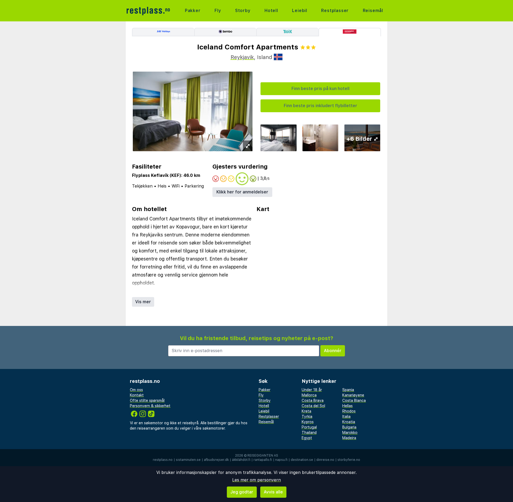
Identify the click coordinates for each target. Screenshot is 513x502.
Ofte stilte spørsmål (147, 400)
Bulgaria (349, 427)
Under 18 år (312, 390)
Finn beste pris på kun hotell (320, 88)
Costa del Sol (313, 406)
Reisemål (373, 10)
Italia (346, 416)
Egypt (307, 438)
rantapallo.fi (263, 460)
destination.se (302, 460)
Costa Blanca (354, 400)
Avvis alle (273, 492)
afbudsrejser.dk (216, 460)
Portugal (309, 427)
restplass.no (163, 460)
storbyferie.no (348, 460)
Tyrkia (307, 416)
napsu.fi (281, 460)
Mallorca (309, 395)
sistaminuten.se (188, 460)
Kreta (306, 411)
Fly (218, 10)
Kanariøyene (353, 395)
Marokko (349, 432)
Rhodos (349, 411)
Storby (243, 10)
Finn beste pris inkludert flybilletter (320, 105)
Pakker (193, 10)
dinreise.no (325, 460)
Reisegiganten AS (262, 455)
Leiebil (299, 10)
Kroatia (348, 422)
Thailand (309, 432)
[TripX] (287, 32)
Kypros (308, 422)
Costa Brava (313, 400)
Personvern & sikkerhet (150, 406)
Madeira (349, 438)
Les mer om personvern (256, 479)
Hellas (347, 406)
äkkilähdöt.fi (241, 460)
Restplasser (335, 10)
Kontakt (137, 395)
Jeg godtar (241, 492)
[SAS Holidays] (163, 32)
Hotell (271, 10)
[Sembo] (225, 32)
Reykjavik (242, 57)
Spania (348, 390)
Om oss (136, 390)
